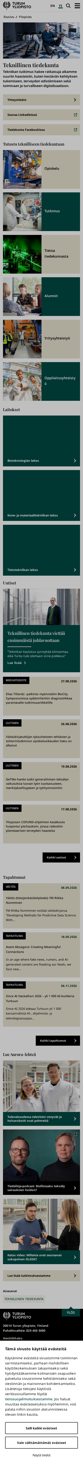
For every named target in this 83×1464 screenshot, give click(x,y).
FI (60, 6)
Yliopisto (25, 17)
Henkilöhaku (12, 1338)
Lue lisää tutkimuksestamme (28, 1276)
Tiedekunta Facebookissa (26, 130)
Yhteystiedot (16, 100)
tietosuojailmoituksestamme (28, 1399)
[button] (77, 5)
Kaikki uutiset (56, 857)
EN (52, 6)
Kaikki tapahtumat (53, 1040)
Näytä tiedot (41, 1455)
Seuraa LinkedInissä (22, 115)
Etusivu (9, 17)
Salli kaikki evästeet (41, 1428)
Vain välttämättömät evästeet (41, 1442)
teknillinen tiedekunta (24, 1299)
